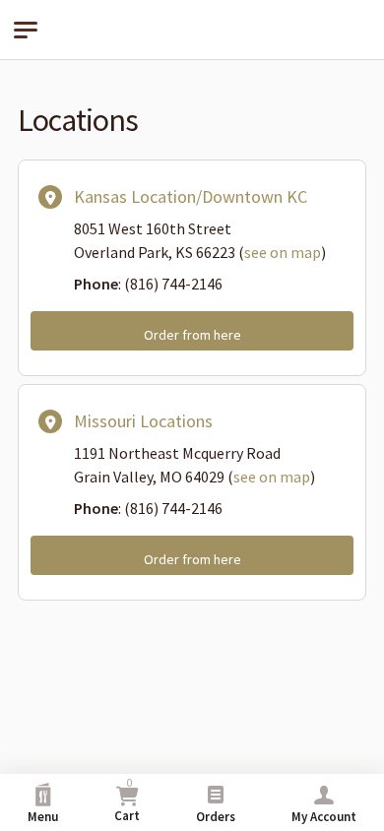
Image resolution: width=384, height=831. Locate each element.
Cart (127, 800)
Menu (43, 816)
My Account (323, 816)
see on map (282, 252)
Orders (215, 816)
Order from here (192, 335)
